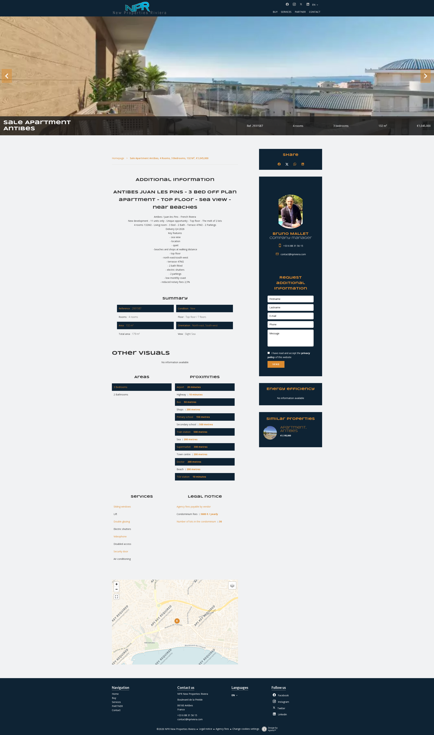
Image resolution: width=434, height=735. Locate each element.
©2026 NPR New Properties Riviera (176, 729)
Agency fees (222, 728)
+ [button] (116, 584)
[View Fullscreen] (116, 596)
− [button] (116, 589)
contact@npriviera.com (293, 254)
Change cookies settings (245, 728)
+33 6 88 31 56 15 (293, 245)
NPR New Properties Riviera (192, 693)
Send (276, 364)
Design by (273, 729)
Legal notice (205, 728)
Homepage (118, 158)
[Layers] (232, 585)
